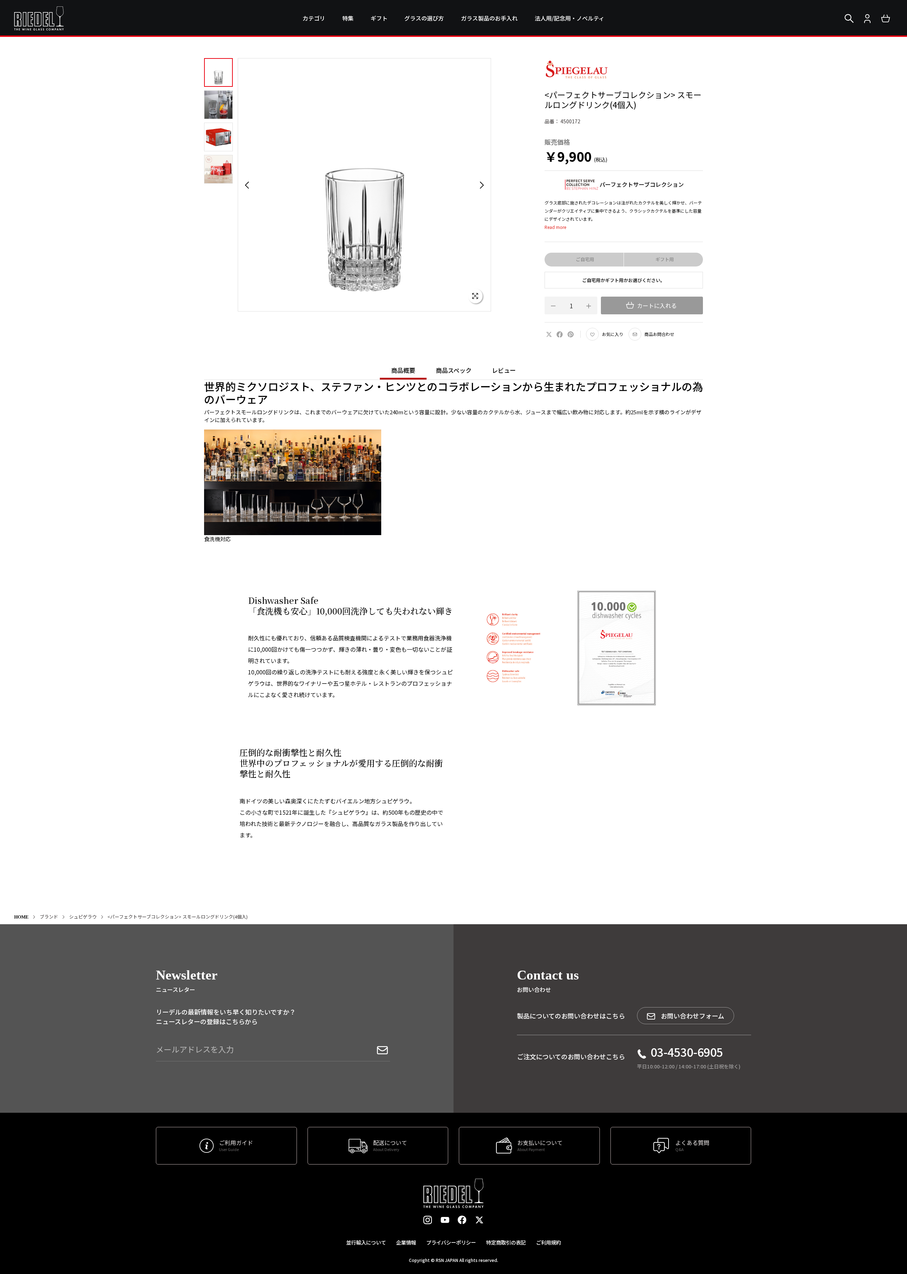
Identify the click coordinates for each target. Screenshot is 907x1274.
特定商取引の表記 (506, 1242)
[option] (364, 184)
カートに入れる (656, 305)
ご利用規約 (548, 1242)
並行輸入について (366, 1242)
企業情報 (406, 1242)
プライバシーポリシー (451, 1242)
